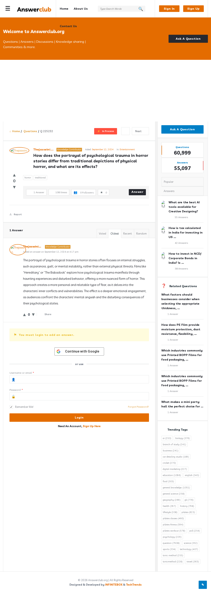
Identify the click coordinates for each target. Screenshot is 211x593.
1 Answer (173, 314)
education (172, 475)
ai (167, 438)
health (169, 506)
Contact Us (68, 26)
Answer (137, 192)
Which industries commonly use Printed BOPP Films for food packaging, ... (182, 355)
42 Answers (181, 242)
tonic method (173, 555)
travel (193, 561)
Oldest (114, 233)
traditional (40, 177)
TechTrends (134, 584)
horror (28, 177)
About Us (81, 8)
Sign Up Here (92, 426)
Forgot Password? (138, 406)
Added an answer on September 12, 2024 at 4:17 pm (51, 251)
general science (174, 493)
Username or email (21, 372)
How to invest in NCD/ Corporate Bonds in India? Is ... (185, 258)
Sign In (169, 8)
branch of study (174, 444)
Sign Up (193, 8)
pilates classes (173, 518)
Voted (102, 233)
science (191, 543)
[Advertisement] (105, 90)
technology (189, 549)
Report (18, 214)
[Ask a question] (203, 585)
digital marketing (175, 469)
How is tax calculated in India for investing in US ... (186, 232)
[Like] (14, 174)
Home (64, 8)
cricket (169, 462)
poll (194, 530)
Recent (127, 233)
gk (189, 499)
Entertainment (127, 149)
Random (141, 233)
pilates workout (174, 530)
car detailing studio (176, 456)
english (192, 475)
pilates (188, 512)
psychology (172, 536)
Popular (168, 181)
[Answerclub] (36, 8)
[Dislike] (14, 186)
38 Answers (181, 268)
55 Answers (181, 217)
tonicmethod (173, 561)
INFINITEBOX (113, 584)
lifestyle (170, 512)
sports (169, 549)
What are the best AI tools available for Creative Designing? (184, 206)
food (168, 481)
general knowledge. (176, 487)
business (170, 450)
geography (172, 499)
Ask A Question (188, 38)
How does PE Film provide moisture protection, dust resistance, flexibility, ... (180, 329)
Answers (169, 191)
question (171, 543)
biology (182, 438)
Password (16, 389)
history (187, 506)
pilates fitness (173, 524)
